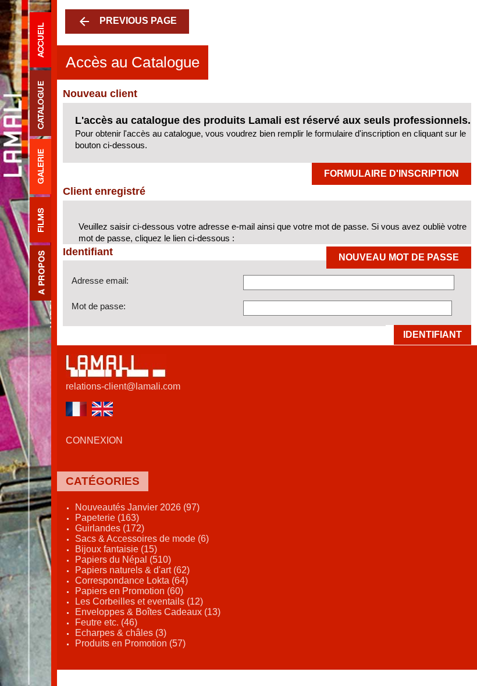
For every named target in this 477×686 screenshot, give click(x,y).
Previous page (127, 21)
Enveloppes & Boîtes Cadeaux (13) (147, 612)
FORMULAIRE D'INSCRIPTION (391, 173)
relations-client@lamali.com (123, 386)
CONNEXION (94, 440)
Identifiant (432, 335)
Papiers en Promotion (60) (129, 591)
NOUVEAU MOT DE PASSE (399, 257)
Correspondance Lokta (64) (131, 580)
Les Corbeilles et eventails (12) (139, 601)
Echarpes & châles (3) (120, 633)
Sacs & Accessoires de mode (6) (142, 539)
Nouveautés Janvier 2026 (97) (137, 507)
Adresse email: (100, 280)
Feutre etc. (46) (106, 622)
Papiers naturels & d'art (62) (132, 570)
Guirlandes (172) (109, 528)
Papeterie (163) (107, 518)
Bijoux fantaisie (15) (116, 549)
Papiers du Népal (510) (123, 559)
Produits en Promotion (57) (130, 643)
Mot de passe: (99, 306)
